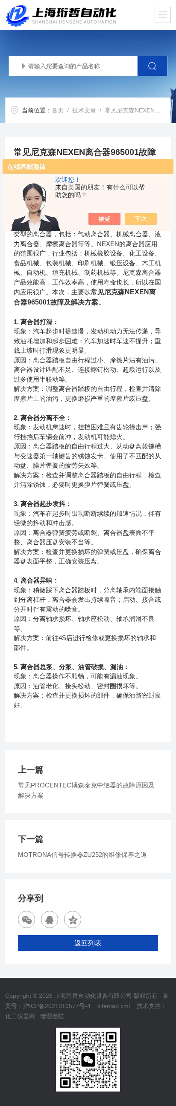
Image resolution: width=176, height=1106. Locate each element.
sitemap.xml (113, 1006)
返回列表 (88, 943)
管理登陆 (52, 1016)
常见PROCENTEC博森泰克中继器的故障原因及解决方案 (86, 790)
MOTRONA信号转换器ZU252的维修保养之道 (82, 854)
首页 (58, 110)
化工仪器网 (20, 1016)
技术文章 (84, 110)
